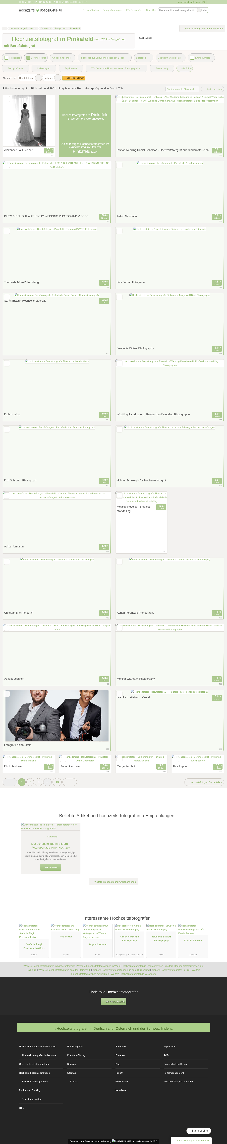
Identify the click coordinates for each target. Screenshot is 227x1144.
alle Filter (186, 68)
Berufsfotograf (38, 57)
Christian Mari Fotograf (18, 612)
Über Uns (151, 10)
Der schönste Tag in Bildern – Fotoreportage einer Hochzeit (50, 845)
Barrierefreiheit (200, 1130)
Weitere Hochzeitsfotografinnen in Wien (98, 966)
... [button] (47, 782)
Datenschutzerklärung (175, 1064)
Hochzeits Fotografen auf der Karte (37, 1046)
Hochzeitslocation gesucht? (37, 2)
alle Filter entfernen (75, 78)
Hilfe (203, 2)
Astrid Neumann (127, 216)
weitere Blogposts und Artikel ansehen (115, 881)
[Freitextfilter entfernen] (199, 10)
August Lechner (14, 678)
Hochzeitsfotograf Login (187, 2)
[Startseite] (4, 28)
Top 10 (119, 1073)
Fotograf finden (91, 10)
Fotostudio (14, 57)
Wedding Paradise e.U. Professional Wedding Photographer (154, 414)
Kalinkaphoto (181, 766)
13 (57, 782)
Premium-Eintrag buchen (35, 1081)
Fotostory (52, 836)
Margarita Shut (126, 766)
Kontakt (74, 1081)
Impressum (169, 1046)
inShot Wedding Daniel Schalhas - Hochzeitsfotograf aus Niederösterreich (163, 150)
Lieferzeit (141, 57)
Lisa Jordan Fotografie (131, 282)
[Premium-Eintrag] (203, 919)
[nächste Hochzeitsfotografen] (69, 782)
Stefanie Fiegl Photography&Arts (34, 946)
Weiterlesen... (51, 867)
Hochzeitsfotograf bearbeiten (179, 1081)
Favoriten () (193, 1140)
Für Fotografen (134, 10)
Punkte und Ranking (29, 1090)
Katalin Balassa (193, 940)
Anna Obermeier (70, 766)
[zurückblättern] (11, 121)
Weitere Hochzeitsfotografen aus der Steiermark (64, 969)
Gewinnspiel (121, 1081)
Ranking (71, 1064)
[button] (10, 782)
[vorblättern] (46, 121)
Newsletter (121, 1090)
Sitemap (71, 1073)
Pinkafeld (48, 78)
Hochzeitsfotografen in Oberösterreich (142, 966)
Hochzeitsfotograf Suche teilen (205, 782)
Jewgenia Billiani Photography (135, 348)
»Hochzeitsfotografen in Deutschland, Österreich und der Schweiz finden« (114, 1028)
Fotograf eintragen (112, 10)
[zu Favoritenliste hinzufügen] (7, 99)
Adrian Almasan (14, 546)
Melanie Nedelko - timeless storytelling (134, 509)
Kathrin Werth (12, 414)
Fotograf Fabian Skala (17, 745)
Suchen (205, 10)
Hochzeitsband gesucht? (71, 2)
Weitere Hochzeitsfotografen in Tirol (171, 969)
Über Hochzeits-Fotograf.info (34, 1064)
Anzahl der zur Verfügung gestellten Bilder (102, 57)
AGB (166, 1055)
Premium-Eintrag (76, 1055)
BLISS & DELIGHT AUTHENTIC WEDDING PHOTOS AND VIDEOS (46, 216)
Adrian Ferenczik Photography (135, 612)
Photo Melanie (13, 766)
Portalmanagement (174, 1073)
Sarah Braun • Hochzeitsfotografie (25, 300)
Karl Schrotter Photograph (20, 480)
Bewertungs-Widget (32, 1099)
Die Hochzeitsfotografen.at (133, 697)
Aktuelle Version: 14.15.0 (145, 1141)
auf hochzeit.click (115, 1001)
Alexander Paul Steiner (18, 150)
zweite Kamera (202, 57)
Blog (117, 1064)
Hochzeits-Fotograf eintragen (34, 1073)
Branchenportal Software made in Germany (90, 1141)
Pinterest (120, 1055)
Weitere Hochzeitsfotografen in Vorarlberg (133, 973)
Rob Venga (66, 936)
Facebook (120, 1046)
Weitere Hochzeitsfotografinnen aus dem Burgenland (121, 969)
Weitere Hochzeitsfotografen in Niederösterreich (49, 966)
